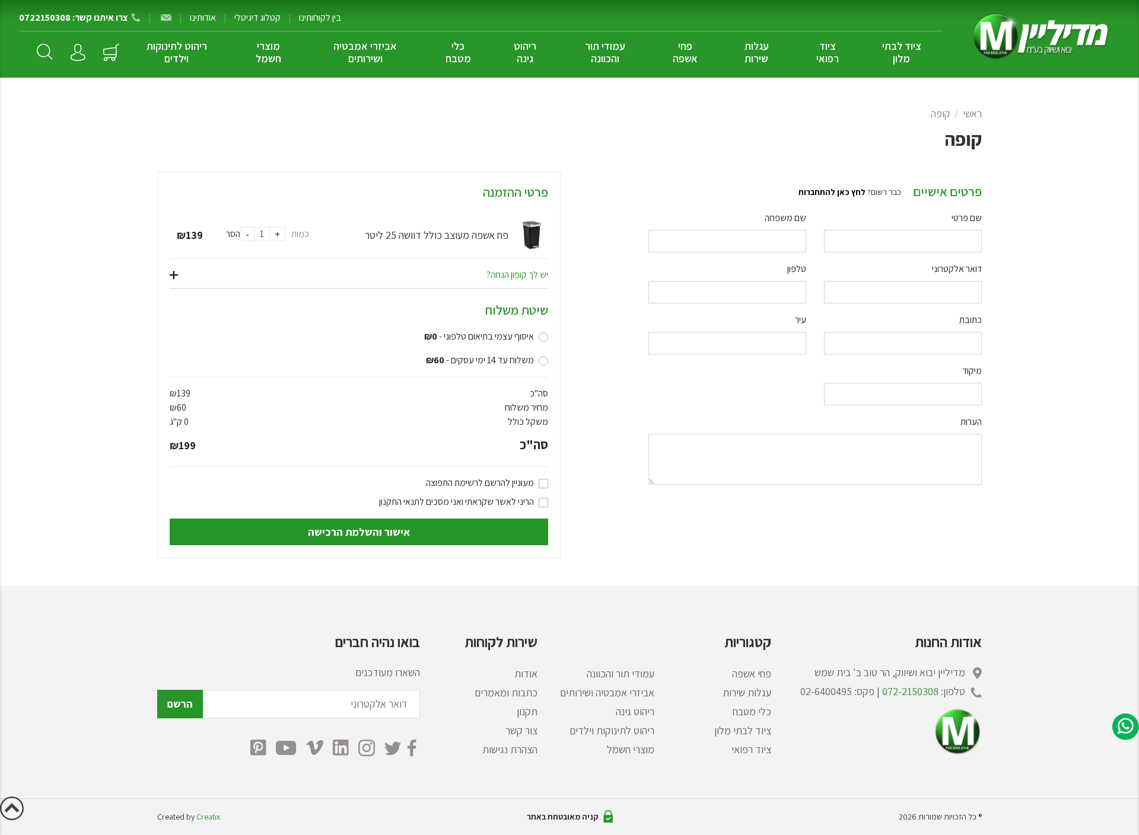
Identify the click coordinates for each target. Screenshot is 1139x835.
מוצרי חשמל (268, 52)
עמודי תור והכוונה (605, 52)
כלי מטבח (458, 52)
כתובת (970, 319)
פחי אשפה (685, 52)
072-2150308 (910, 691)
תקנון (527, 711)
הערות (971, 421)
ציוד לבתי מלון (901, 52)
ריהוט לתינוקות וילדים (177, 52)
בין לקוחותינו (320, 17)
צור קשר (521, 730)
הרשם (180, 704)
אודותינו (203, 17)
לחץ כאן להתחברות (832, 192)
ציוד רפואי (827, 52)
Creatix (208, 816)
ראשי (972, 113)
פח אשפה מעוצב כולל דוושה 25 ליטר (436, 235)
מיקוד (972, 370)
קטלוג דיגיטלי (257, 17)
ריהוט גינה (525, 52)
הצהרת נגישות (509, 749)
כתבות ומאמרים (506, 692)
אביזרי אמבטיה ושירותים (365, 52)
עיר (800, 319)
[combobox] (727, 343)
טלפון (796, 269)
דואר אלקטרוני (957, 269)
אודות (525, 673)
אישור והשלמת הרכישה (359, 532)
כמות (300, 234)
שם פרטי (967, 218)
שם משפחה (785, 218)
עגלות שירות (757, 52)
